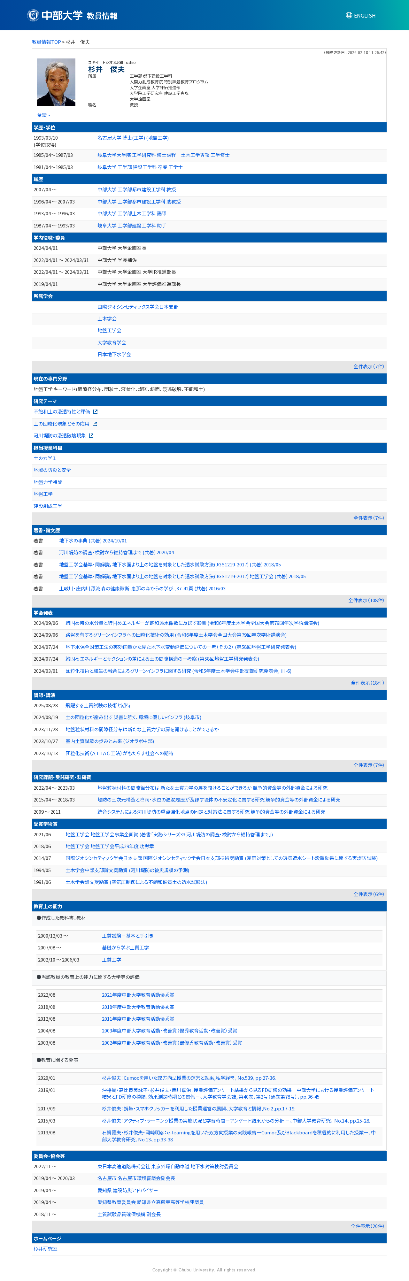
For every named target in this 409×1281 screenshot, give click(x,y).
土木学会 (107, 318)
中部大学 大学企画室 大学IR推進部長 (136, 271)
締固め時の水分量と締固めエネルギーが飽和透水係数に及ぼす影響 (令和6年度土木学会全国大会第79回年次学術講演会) (192, 622)
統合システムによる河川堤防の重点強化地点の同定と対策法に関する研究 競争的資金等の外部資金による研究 (211, 811)
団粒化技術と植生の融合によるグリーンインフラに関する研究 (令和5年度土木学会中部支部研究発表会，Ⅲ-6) (178, 670)
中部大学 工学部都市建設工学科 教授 (136, 189)
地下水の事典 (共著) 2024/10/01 (93, 540)
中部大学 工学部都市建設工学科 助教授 (139, 201)
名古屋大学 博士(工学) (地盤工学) (133, 137)
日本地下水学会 (114, 354)
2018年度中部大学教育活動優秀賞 (138, 1006)
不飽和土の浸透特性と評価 (62, 411)
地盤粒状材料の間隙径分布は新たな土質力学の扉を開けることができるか (142, 729)
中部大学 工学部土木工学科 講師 (131, 213)
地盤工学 (43, 493)
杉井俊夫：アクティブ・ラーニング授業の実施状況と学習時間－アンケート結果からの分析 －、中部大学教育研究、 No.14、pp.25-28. (236, 1120)
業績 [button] (42, 114)
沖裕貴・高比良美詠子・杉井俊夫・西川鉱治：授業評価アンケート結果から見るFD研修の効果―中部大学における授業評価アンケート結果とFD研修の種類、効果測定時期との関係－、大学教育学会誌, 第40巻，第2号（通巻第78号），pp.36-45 (238, 1093)
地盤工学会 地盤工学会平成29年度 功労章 (110, 846)
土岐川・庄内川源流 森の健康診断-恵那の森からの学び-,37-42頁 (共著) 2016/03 (142, 588)
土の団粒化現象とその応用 (61, 423)
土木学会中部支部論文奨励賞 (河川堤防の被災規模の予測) (127, 870)
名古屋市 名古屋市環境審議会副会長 (136, 1178)
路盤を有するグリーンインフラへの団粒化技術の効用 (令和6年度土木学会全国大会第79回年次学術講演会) (176, 634)
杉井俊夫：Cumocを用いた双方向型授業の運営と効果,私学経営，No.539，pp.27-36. (189, 1077)
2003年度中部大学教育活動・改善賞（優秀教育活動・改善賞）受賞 (169, 1030)
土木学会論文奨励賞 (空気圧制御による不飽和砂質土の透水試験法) (136, 881)
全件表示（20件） (368, 1226)
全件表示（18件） (368, 682)
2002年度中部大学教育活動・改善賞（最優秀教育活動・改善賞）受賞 (172, 1042)
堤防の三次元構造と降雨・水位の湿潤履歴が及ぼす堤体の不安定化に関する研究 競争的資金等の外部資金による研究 (218, 799)
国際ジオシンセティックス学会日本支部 (137, 306)
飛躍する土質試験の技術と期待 (98, 705)
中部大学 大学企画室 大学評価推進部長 (139, 283)
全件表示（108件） (366, 600)
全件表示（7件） (369, 366)
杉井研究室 (46, 1248)
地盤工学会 (109, 330)
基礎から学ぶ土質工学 (125, 947)
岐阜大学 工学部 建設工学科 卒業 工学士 (140, 167)
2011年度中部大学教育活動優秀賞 (138, 1018)
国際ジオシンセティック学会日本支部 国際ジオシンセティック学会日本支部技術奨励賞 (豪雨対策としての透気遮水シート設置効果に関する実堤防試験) (222, 858)
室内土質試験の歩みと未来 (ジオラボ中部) (110, 741)
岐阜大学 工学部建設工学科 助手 (131, 225)
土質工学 (111, 959)
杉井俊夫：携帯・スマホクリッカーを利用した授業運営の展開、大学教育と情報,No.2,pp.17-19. (198, 1108)
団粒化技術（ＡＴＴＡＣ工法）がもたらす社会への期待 (120, 753)
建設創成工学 (48, 505)
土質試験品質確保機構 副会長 (129, 1214)
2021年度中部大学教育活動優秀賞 (138, 994)
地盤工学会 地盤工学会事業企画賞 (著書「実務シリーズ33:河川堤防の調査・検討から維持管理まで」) (169, 834)
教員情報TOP (46, 41)
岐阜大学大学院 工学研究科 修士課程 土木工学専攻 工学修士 (163, 154)
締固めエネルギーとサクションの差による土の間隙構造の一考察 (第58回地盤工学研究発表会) (162, 658)
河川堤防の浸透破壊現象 (60, 435)
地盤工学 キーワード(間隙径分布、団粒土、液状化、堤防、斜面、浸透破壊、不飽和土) (119, 389)
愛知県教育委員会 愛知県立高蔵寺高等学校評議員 (150, 1202)
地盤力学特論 (48, 482)
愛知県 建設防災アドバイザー (127, 1190)
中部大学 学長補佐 (117, 260)
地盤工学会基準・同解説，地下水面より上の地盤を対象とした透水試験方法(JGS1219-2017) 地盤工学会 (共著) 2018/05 (182, 576)
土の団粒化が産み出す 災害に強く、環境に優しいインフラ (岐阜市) (133, 717)
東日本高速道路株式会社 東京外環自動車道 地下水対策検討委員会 (167, 1166)
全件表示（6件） (369, 894)
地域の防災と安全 (52, 469)
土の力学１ (45, 458)
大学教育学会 (111, 342)
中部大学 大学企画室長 (121, 247)
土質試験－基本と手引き (127, 935)
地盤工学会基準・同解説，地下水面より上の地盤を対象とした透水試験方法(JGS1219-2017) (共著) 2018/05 (170, 564)
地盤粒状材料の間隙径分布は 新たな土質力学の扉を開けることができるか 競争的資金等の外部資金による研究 (212, 787)
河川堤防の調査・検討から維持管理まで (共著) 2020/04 (116, 552)
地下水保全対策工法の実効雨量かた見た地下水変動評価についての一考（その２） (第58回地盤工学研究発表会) (181, 646)
